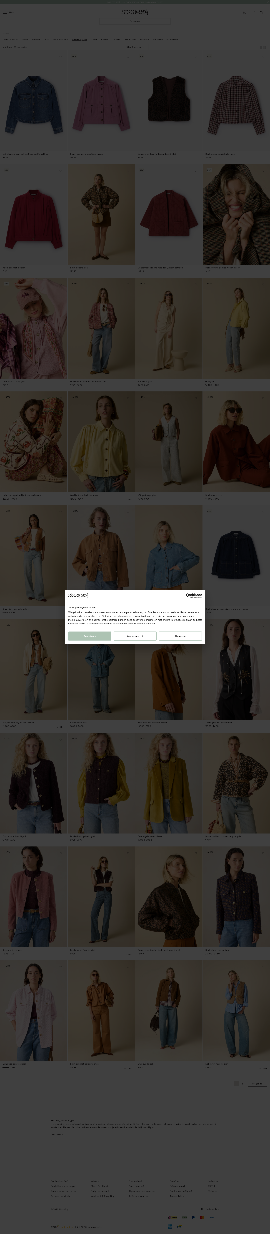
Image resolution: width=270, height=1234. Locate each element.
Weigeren (180, 636)
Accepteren (89, 636)
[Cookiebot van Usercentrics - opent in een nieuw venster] (188, 595)
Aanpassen (133, 636)
